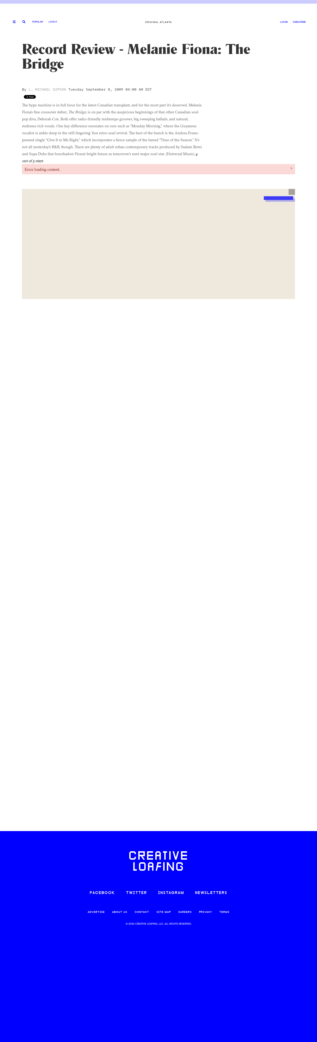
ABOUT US (119, 912)
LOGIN (284, 22)
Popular (37, 22)
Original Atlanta (158, 22)
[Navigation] (13, 22)
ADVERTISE (96, 912)
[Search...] (24, 22)
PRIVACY (205, 912)
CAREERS (185, 912)
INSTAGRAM (171, 893)
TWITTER (136, 893)
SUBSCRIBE (299, 22)
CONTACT (142, 912)
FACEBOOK (102, 893)
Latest (53, 22)
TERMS (224, 912)
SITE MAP (163, 912)
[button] (292, 192)
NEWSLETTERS (211, 893)
